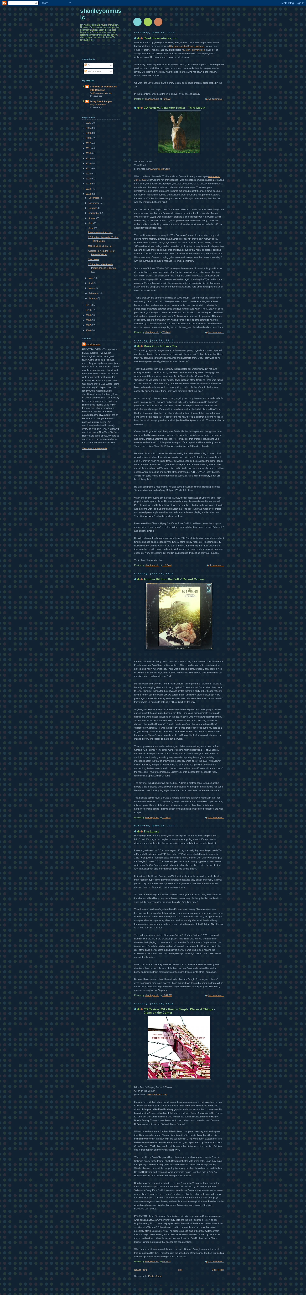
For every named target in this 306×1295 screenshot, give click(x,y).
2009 (88, 315)
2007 (88, 325)
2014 (88, 183)
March (92, 288)
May (90, 278)
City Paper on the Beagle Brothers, (186, 46)
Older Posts (218, 1270)
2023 (88, 138)
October (92, 208)
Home (180, 1270)
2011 (88, 305)
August (92, 218)
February (93, 293)
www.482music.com (157, 1094)
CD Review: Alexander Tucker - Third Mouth (174, 107)
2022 (88, 143)
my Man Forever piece (193, 50)
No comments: (216, 99)
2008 (88, 320)
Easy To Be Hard (98, 104)
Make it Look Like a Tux (160, 346)
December (94, 198)
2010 (88, 310)
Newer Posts (140, 1270)
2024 (88, 133)
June (91, 228)
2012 (88, 194)
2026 (88, 123)
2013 (88, 189)
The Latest (151, 831)
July (90, 223)
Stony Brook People (101, 101)
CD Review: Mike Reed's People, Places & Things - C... (102, 267)
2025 (88, 128)
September (94, 213)
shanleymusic (93, 344)
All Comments (94, 71)
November (94, 203)
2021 (88, 148)
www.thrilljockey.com (159, 169)
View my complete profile (94, 448)
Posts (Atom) (155, 1276)
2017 (88, 168)
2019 (88, 158)
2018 (88, 163)
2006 (88, 330)
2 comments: (217, 565)
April (90, 283)
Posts (90, 65)
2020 (88, 153)
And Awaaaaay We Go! (101, 93)
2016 (88, 173)
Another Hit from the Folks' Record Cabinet (174, 579)
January (92, 298)
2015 (88, 178)
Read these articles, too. (161, 38)
